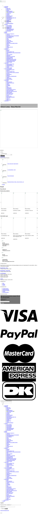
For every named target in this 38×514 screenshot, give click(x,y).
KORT (7, 38)
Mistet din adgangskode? (4, 510)
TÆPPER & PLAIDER (10, 65)
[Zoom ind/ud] (1, 512)
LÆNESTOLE (8, 13)
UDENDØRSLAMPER (10, 29)
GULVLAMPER (9, 27)
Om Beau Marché (5, 288)
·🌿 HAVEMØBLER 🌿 (10, 12)
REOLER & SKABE (9, 15)
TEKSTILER (6, 63)
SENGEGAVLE (8, 16)
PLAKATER (8, 42)
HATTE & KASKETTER (10, 71)
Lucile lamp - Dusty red (29, 210)
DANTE (7, 83)
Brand (3, 184)
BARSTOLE (8, 8)
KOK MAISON (8, 88)
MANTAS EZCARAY (9, 90)
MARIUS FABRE (9, 92)
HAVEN (5, 31)
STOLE (7, 22)
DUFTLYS (8, 34)
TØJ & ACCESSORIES (8, 68)
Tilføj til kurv (2, 155)
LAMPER (6, 24)
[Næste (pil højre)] (1, 513)
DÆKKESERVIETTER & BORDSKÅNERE (13, 52)
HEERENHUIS (8, 87)
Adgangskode (3, 506)
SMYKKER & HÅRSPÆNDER (11, 76)
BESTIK (7, 50)
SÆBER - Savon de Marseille (11, 60)
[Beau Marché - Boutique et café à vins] (3, 1)
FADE (7, 53)
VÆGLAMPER (8, 28)
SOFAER (7, 20)
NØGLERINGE (8, 74)
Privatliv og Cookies (5, 290)
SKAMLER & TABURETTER (11, 17)
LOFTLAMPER (8, 25)
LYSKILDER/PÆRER (9, 30)
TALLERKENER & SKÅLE (10, 61)
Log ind (6, 508)
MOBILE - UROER (9, 41)
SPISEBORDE (8, 21)
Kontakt (3, 291)
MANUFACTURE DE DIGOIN (11, 91)
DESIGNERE (6, 479)
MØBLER (6, 7)
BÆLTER (7, 70)
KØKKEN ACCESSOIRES (10, 56)
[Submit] (2, 18)
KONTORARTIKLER (10, 36)
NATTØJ (8, 73)
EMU (7, 86)
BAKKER (7, 49)
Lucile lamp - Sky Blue (16, 210)
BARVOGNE (8, 9)
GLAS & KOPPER (9, 54)
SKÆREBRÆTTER (9, 58)
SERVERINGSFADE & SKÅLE (11, 59)
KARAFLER (8, 55)
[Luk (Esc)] (0, 512)
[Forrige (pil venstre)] (0, 513)
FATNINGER (8, 430)
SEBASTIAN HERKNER (10, 496)
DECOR (5, 32)
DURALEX (8, 84)
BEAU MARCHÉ (9, 81)
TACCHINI (8, 97)
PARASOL (8, 14)
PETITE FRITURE (9, 94)
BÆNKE (7, 10)
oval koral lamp (3, 210)
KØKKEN (6, 48)
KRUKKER (8, 45)
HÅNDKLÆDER (9, 64)
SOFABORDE (8, 19)
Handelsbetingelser (5, 289)
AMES (7, 80)
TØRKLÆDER (8, 78)
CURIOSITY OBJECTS (10, 33)
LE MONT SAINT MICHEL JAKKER (12, 72)
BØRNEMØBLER (9, 11)
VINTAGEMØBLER (9, 23)
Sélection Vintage (9, 79)
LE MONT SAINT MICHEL (11, 89)
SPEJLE (7, 44)
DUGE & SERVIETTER (10, 51)
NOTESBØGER (9, 37)
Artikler (3, 284)
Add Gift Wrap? (4, 153)
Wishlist (3, 285)
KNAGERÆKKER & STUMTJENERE (12, 35)
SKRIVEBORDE (9, 18)
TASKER (7, 77)
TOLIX (7, 98)
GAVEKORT (6, 100)
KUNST (7, 39)
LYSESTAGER (8, 40)
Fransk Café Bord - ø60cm (29, 235)
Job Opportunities (5, 292)
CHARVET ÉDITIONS (10, 82)
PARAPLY (8, 75)
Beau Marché (2, 156)
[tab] (20, 184)
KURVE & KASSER (9, 57)
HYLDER (7, 413)
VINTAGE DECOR (9, 446)
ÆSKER (7, 47)
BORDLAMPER (9, 26)
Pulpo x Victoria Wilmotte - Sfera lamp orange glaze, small (18, 236)
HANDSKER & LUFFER (10, 69)
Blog (3, 283)
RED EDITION (8, 96)
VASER (7, 46)
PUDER (7, 66)
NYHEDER (6, 6)
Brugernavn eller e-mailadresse (5, 504)
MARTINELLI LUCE (9, 93)
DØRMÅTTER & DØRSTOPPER (11, 43)
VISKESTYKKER (9, 62)
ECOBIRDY (8, 85)
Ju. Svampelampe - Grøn (5, 235)
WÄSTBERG (8, 99)
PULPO (7, 95)
